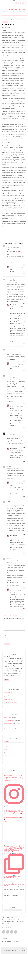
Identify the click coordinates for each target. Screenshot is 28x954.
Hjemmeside (6, 639)
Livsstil (5, 749)
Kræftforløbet (7, 746)
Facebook (16, 3)
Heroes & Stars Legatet (8, 699)
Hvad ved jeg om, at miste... (9, 728)
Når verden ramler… (7, 233)
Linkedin (21, 3)
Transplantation (7, 760)
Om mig (5, 752)
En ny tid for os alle (7, 705)
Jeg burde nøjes (8, 24)
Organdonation (7, 755)
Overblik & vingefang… (20, 233)
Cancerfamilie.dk (14, 9)
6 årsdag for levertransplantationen (11, 702)
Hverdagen (8, 19)
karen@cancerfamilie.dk (7, 942)
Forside (3, 19)
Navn (5, 631)
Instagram (18, 3)
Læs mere (6, 679)
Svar (24, 273)
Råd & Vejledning (7, 757)
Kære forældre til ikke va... (9, 720)
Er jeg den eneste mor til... (9, 726)
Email (25, 3)
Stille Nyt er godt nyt (8, 692)
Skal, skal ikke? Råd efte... (9, 723)
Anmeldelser (6, 741)
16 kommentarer (5, 230)
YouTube (23, 3)
